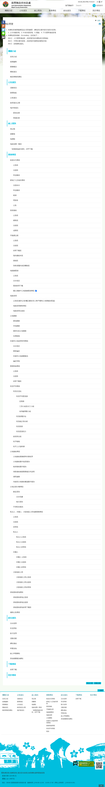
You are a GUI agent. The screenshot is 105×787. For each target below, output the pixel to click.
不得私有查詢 (18, 507)
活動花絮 (13, 638)
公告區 (15, 165)
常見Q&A (92, 2)
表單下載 (13, 669)
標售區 (15, 220)
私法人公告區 (21, 537)
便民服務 (16, 477)
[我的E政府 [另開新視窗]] (75, 763)
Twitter (3, 30)
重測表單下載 (18, 286)
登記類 (12, 129)
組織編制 (13, 62)
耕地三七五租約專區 (17, 180)
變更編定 (16, 351)
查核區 (15, 260)
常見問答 (13, 628)
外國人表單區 (21, 567)
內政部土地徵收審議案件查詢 (24, 482)
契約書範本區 (18, 255)
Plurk (3, 26)
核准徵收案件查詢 (19, 466)
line (3, 33)
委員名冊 (16, 113)
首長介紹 (13, 57)
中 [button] (99, 2)
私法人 (15, 532)
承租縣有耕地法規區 (20, 602)
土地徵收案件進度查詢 (21, 461)
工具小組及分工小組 (26, 406)
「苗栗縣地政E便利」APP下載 (21, 149)
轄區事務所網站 (16, 77)
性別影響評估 (21, 416)
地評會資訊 (14, 108)
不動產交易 (14, 235)
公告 (15, 205)
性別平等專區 (15, 386)
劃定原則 (16, 492)
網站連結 (13, 643)
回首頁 (80, 2)
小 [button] (97, 2)
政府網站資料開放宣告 (36, 773)
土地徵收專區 (15, 451)
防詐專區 (96, 11)
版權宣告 (13, 773)
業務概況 (13, 67)
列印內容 (99, 24)
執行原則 (19, 502)
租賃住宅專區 (15, 160)
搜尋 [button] (94, 5)
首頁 (98, 20)
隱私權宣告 (5, 773)
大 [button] (102, 2)
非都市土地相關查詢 (20, 356)
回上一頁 (90, 683)
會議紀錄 (16, 118)
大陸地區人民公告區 (23, 577)
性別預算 (19, 426)
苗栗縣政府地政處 (19, 4)
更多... (48, 731)
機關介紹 (8, 11)
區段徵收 (13, 210)
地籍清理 (13, 296)
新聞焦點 (13, 93)
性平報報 (16, 441)
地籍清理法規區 (19, 311)
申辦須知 (13, 648)
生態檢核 (16, 336)
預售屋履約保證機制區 (21, 266)
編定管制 (16, 361)
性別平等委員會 (22, 396)
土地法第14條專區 (16, 487)
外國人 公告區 (21, 557)
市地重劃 (16, 326)
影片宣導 (13, 633)
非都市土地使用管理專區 (19, 341)
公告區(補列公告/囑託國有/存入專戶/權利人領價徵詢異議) (34, 301)
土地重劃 (13, 316)
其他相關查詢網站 (16, 658)
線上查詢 (38, 11)
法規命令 (16, 185)
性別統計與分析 (22, 421)
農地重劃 (16, 321)
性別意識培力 (21, 431)
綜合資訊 (67, 11)
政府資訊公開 (15, 103)
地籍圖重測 (14, 271)
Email (3, 37)
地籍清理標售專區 (19, 306)
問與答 (15, 200)
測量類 (12, 134)
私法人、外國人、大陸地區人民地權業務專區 (26, 512)
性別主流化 (17, 391)
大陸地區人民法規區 (23, 582)
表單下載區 (17, 250)
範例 (15, 195)
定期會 (21, 401)
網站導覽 (85, 2)
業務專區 (52, 11)
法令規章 (13, 623)
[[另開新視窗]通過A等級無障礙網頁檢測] (86, 764)
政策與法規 (17, 436)
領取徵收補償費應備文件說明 (24, 472)
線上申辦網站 (15, 653)
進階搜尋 (99, 5)
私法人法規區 (21, 542)
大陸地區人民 (18, 572)
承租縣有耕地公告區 (20, 597)
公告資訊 (23, 11)
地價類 (12, 139)
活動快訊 (13, 88)
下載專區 (82, 11)
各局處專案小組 (25, 411)
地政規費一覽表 (16, 144)
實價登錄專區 (15, 366)
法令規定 (16, 281)
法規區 (15, 170)
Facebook (3, 22)
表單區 (15, 527)
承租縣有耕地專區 (16, 592)
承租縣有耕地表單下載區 (22, 607)
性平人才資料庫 (19, 446)
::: (0, 1)
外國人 (15, 552)
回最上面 (97, 683)
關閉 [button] (101, 690)
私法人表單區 (21, 547)
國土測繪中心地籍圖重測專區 (24, 291)
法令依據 (19, 497)
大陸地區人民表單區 (23, 587)
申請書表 (16, 175)
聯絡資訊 (13, 72)
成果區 (15, 230)
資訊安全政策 (22, 773)
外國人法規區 (21, 562)
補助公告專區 (15, 612)
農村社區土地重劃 (19, 331)
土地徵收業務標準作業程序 (23, 456)
